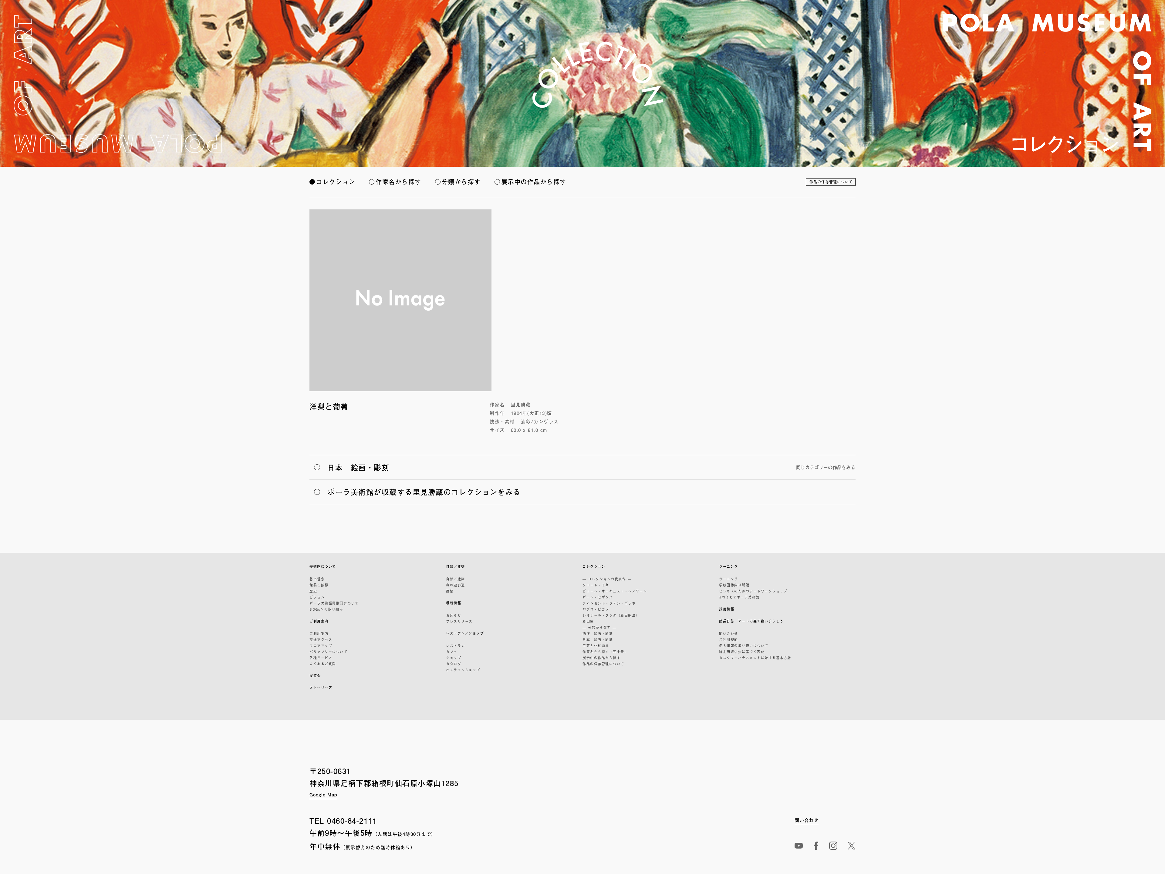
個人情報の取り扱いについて (743, 645)
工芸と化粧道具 (595, 645)
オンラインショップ (463, 669)
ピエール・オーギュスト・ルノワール (614, 591)
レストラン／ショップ (465, 633)
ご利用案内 (319, 621)
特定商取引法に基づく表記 (742, 651)
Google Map (323, 794)
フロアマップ (320, 645)
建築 (450, 591)
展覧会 (315, 675)
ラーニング (728, 566)
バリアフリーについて (328, 651)
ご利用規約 (728, 639)
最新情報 (453, 602)
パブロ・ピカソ (595, 609)
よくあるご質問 (322, 663)
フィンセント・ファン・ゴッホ (609, 603)
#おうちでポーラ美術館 (739, 597)
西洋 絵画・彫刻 (597, 633)
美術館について (322, 566)
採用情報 (726, 609)
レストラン (455, 645)
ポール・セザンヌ (597, 597)
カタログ (453, 663)
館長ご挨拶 (319, 584)
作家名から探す (398, 181)
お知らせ (453, 615)
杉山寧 (588, 621)
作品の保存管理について (831, 182)
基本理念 (317, 578)
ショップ (453, 657)
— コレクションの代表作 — (606, 578)
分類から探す (461, 181)
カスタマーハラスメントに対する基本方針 (755, 657)
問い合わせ (728, 633)
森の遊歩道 (455, 584)
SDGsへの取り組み (326, 609)
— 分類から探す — (599, 627)
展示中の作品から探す (533, 181)
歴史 (313, 591)
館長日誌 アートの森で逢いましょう (751, 621)
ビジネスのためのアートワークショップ (753, 591)
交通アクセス (320, 639)
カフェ (452, 651)
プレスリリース (459, 621)
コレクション (335, 181)
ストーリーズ (320, 687)
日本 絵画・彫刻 (597, 639)
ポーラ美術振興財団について (334, 603)
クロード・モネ (595, 584)
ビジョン (317, 597)
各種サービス (320, 657)
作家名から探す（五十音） (605, 651)
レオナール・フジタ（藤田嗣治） (611, 615)
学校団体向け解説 (734, 584)
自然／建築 (455, 566)
